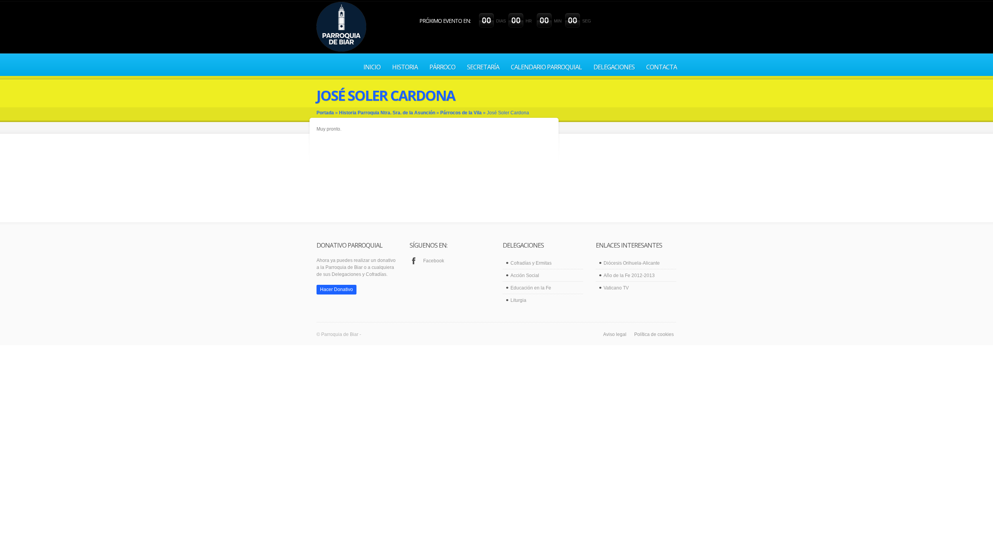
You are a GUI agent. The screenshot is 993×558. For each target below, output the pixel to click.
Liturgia (518, 300)
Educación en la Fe (530, 288)
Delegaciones (614, 67)
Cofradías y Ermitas (531, 263)
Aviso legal (614, 334)
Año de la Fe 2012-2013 (629, 275)
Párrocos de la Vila (461, 112)
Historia (405, 67)
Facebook (433, 261)
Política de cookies (654, 334)
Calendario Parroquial (546, 67)
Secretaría (483, 67)
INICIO (372, 67)
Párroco (442, 67)
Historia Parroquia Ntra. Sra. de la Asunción (387, 112)
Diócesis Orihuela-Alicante (632, 263)
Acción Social (524, 275)
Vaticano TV (616, 288)
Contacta (661, 67)
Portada (325, 112)
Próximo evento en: (445, 20)
